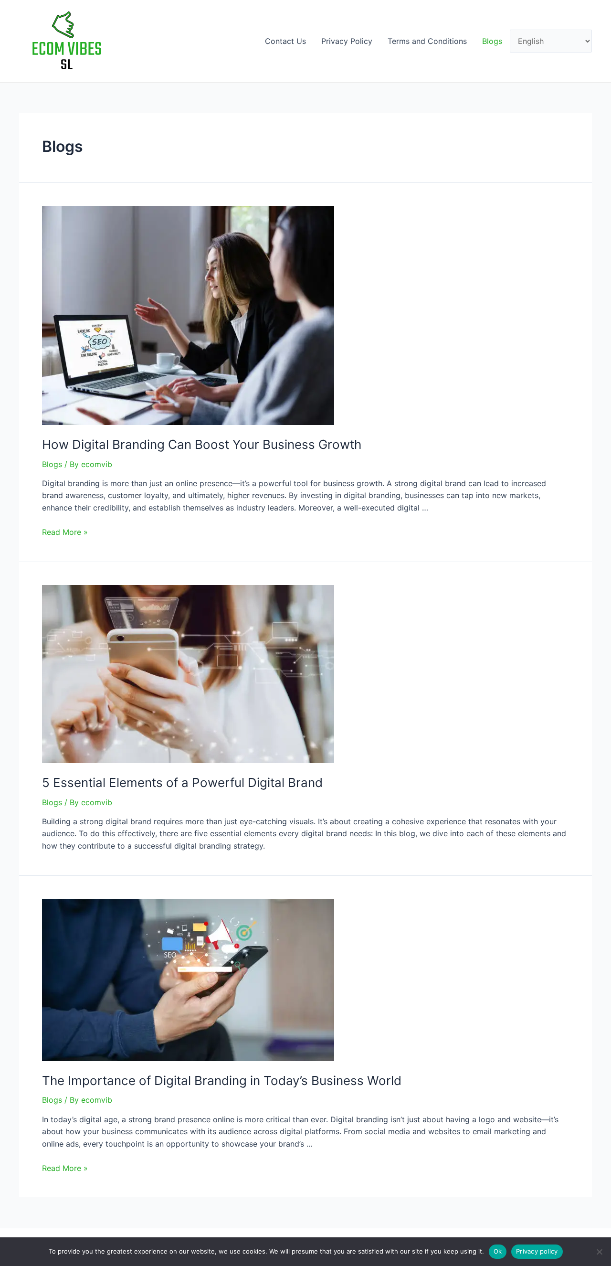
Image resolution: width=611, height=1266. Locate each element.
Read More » (65, 532)
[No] (599, 1251)
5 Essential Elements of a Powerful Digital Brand (182, 782)
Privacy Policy (346, 41)
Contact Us (285, 41)
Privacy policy (537, 1251)
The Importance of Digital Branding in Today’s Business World (221, 1080)
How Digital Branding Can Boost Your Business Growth (201, 444)
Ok (498, 1251)
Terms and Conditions (427, 41)
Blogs (492, 41)
